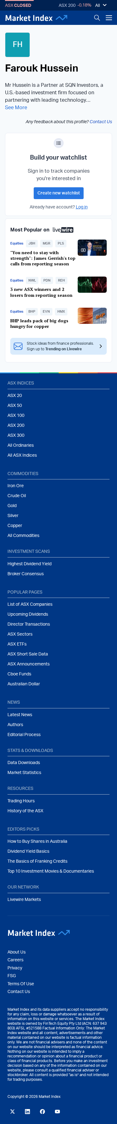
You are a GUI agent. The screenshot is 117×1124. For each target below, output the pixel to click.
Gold (12, 506)
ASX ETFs (17, 644)
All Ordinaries (20, 445)
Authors (15, 725)
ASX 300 (15, 435)
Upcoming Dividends (27, 614)
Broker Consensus (25, 574)
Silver (12, 516)
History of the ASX (25, 811)
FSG (11, 976)
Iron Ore (15, 486)
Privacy (14, 968)
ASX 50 (14, 405)
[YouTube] (57, 1112)
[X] (12, 1112)
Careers (15, 960)
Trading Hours (21, 801)
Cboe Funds (19, 674)
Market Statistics (24, 773)
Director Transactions (28, 624)
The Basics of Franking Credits (37, 861)
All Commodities (23, 536)
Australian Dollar (23, 684)
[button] (32, 243)
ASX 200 (67, 5)
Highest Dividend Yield (29, 564)
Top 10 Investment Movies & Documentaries (50, 871)
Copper (14, 526)
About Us (16, 952)
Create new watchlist (58, 193)
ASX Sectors (19, 634)
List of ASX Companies (29, 604)
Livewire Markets (24, 900)
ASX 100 (15, 415)
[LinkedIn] (27, 1112)
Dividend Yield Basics (28, 851)
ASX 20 (14, 396)
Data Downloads (23, 763)
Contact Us (101, 122)
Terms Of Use (20, 984)
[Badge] (59, 143)
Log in (82, 207)
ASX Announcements (28, 664)
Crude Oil (16, 496)
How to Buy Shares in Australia (37, 841)
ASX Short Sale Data (27, 654)
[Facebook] (42, 1112)
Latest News (19, 715)
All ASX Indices (22, 455)
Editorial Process (24, 735)
